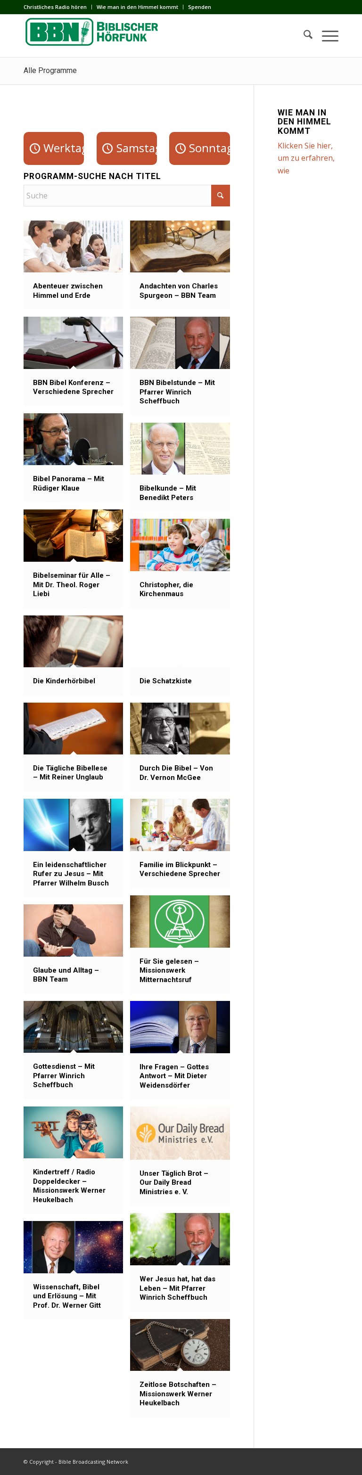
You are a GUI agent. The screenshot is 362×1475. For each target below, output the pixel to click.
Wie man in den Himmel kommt (137, 6)
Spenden (199, 6)
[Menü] (325, 36)
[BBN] (94, 36)
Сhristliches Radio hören (55, 6)
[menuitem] (58, 7)
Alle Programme (50, 70)
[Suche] (303, 36)
